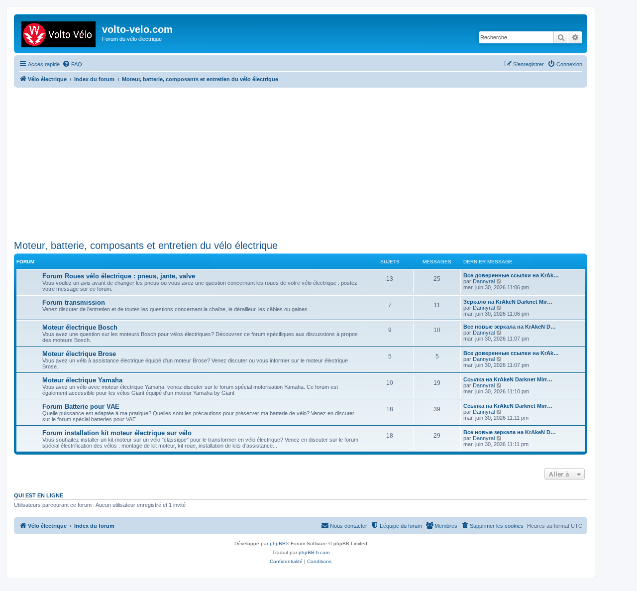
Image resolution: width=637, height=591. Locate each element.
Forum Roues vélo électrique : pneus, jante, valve (118, 276)
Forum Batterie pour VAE (80, 406)
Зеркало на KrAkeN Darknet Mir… (507, 302)
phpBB (278, 543)
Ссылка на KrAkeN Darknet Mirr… (507, 379)
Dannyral (484, 281)
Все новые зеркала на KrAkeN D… (509, 327)
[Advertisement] (312, 162)
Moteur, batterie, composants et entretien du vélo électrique (146, 245)
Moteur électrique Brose (79, 353)
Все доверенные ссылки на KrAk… (511, 275)
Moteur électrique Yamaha (82, 380)
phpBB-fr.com (314, 552)
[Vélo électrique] (59, 32)
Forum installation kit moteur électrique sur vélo (117, 433)
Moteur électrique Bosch (79, 327)
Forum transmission (73, 302)
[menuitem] (72, 64)
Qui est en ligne (38, 495)
